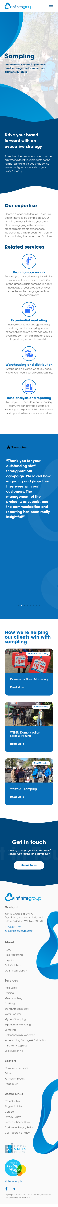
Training (9, 993)
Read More (17, 687)
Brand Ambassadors (16, 1009)
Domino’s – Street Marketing (29, 679)
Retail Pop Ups (13, 1014)
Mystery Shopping (15, 1019)
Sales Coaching (14, 1051)
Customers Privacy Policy (19, 1127)
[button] (51, 6)
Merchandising (13, 998)
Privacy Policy (13, 1117)
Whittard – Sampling (23, 789)
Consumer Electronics (17, 1068)
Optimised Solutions (16, 971)
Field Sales (11, 988)
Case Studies (12, 1101)
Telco (8, 1073)
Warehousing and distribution (29, 365)
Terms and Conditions (17, 1122)
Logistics (9, 960)
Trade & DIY (11, 1084)
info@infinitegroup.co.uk (19, 931)
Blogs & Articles (13, 1106)
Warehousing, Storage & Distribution (26, 1040)
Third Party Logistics (16, 1046)
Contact (10, 1112)
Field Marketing (14, 955)
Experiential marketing (29, 320)
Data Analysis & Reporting (20, 1035)
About (8, 950)
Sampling (10, 1030)
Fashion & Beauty (15, 1079)
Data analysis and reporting (29, 398)
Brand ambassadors (29, 272)
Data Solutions (13, 965)
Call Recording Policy (17, 1133)
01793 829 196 (13, 927)
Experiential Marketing (18, 1025)
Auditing (10, 1004)
